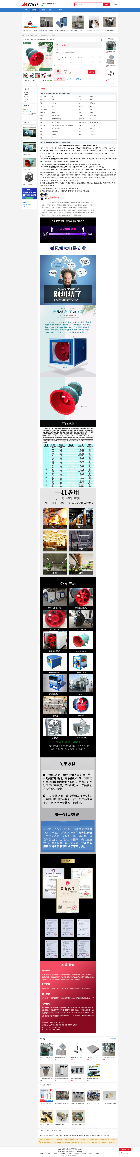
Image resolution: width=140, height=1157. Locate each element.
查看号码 (91, 72)
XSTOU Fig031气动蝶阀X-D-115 (78, 1124)
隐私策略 (70, 1153)
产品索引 (25, 202)
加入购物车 (70, 79)
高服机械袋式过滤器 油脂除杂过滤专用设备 (49, 1103)
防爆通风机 (65, 1135)
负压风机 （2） (27, 95)
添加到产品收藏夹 (27, 204)
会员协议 (77, 1153)
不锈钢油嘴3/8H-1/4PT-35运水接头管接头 (115, 79)
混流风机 (32, 35)
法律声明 (84, 1153)
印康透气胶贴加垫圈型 (111, 65)
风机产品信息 (65, 1148)
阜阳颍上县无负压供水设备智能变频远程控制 (96, 1103)
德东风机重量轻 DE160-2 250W (93, 30)
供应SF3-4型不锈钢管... (28, 185)
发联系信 (59, 79)
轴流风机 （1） (27, 99)
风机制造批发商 (74, 1148)
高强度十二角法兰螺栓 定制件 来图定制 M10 (49, 1124)
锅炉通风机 (59, 1135)
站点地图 (63, 1153)
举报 (34, 80)
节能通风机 (42, 1135)
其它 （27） (27, 101)
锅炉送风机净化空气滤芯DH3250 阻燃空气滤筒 (65, 30)
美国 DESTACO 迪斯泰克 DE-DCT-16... (110, 1103)
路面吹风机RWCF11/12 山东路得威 (31, 30)
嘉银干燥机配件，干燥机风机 (77, 30)
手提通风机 (106, 1135)
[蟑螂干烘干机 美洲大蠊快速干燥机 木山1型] (111, 45)
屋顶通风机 (93, 1135)
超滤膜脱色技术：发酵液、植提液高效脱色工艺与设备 (67, 1103)
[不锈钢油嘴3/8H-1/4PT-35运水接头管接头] (111, 73)
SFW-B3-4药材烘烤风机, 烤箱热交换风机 (111, 30)
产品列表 (27, 35)
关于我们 (42, 1153)
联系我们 (49, 1153)
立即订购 (78, 79)
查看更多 (29, 118)
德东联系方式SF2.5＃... (28, 139)
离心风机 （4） (27, 92)
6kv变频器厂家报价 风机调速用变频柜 (47, 30)
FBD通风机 (86, 1135)
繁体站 (90, 1153)
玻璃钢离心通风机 (50, 1135)
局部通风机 (99, 1135)
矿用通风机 (80, 1135)
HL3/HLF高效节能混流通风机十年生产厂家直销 (72, 1149)
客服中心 (56, 1153)
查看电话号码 (28, 111)
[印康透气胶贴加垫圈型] (111, 59)
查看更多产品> (113, 1039)
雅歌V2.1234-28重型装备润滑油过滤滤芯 (80, 1103)
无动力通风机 (72, 1135)
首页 (23, 35)
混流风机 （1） (27, 97)
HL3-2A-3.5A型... (26, 169)
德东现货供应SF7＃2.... (28, 154)
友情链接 (97, 1153)
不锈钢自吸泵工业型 (59, 1124)
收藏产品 (27, 80)
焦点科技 (72, 1155)
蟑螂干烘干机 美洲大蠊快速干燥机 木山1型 (115, 51)
